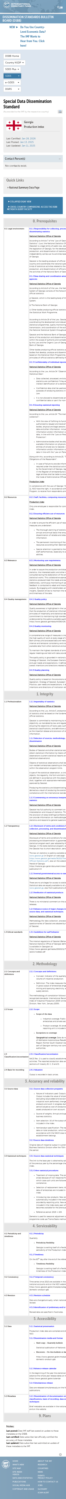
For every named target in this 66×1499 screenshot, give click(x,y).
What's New (18, 1465)
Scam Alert (43, 1493)
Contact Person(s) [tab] (15, 158)
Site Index (17, 1472)
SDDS (11, 75)
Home (15, 1461)
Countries (43, 1468)
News (40, 1472)
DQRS (11, 89)
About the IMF (45, 1461)
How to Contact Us (48, 1482)
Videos (16, 1475)
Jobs (40, 1485)
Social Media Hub (21, 1485)
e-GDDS (11, 82)
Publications (19, 1482)
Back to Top (61, 1454)
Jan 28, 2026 (29, 138)
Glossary (42, 1489)
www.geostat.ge (36, 856)
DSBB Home (12, 56)
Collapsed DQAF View (20, 202)
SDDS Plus (11, 69)
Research (42, 1465)
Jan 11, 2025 (28, 145)
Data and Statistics (22, 1478)
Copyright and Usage (23, 1489)
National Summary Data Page (24, 187)
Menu (60, 7)
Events (41, 1476)
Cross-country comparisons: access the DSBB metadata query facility (32, 208)
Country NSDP (13, 62)
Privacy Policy (45, 1478)
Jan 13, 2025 (27, 142)
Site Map (17, 1468)
